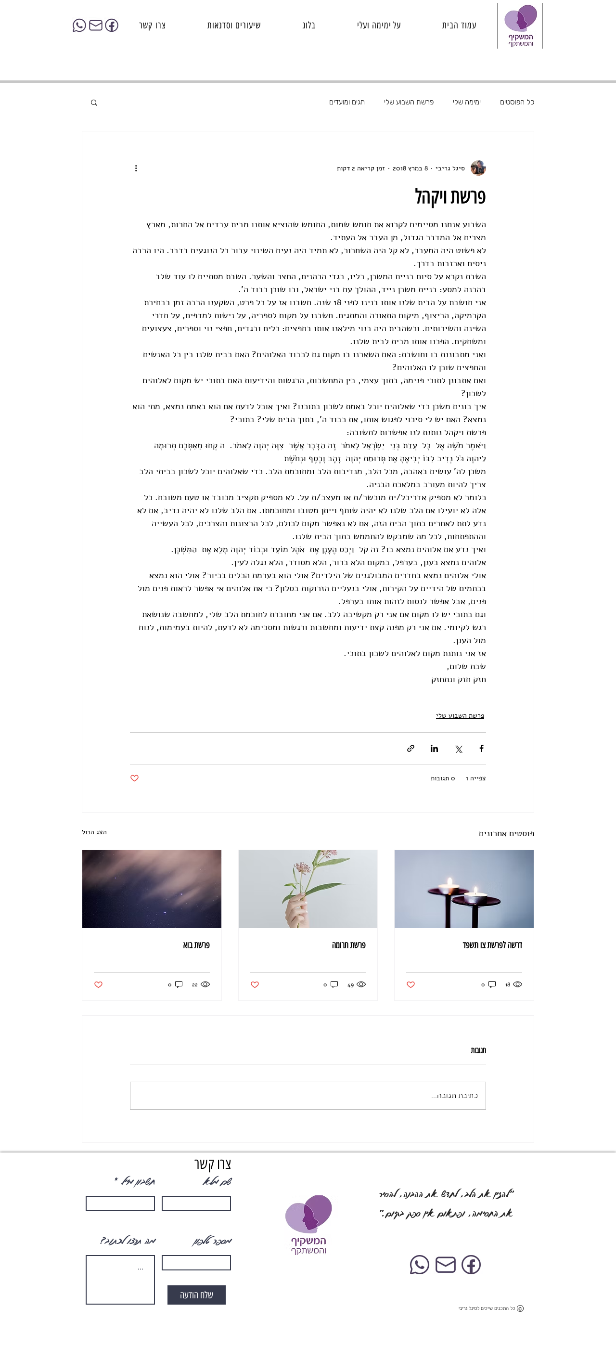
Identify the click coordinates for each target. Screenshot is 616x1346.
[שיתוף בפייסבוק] (481, 748)
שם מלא (217, 1181)
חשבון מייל (137, 1181)
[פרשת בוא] (151, 889)
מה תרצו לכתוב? (127, 1240)
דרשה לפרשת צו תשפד (492, 945)
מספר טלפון (212, 1240)
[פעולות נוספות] (135, 168)
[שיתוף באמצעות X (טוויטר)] (457, 748)
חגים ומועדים (347, 102)
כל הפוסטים (517, 102)
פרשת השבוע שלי (409, 102)
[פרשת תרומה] (308, 889)
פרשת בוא (196, 945)
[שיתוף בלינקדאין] (434, 748)
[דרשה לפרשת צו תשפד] (464, 889)
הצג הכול (94, 832)
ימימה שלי (467, 102)
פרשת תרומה (349, 945)
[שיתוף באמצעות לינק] (410, 748)
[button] (94, 102)
